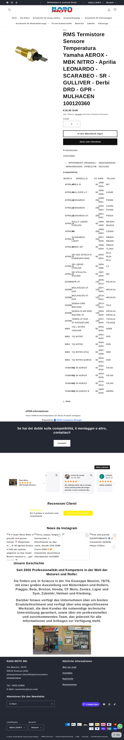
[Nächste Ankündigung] (83, 2)
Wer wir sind (69, 667)
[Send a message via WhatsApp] (120, 726)
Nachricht (67, 679)
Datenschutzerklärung (64, 736)
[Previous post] (10, 546)
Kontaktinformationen (99, 736)
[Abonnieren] (51, 704)
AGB (77, 736)
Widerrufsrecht (47, 736)
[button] (9, 10)
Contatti (62, 443)
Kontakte (67, 673)
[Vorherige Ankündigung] (40, 2)
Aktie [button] (68, 401)
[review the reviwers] (51, 475)
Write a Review (102, 467)
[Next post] (114, 546)
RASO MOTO (18, 737)
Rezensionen (69, 684)
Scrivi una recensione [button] (78, 513)
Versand (78, 114)
